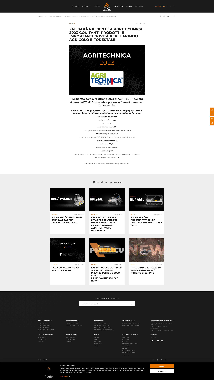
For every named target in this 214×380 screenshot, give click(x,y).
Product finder (160, 6)
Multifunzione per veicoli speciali (162, 330)
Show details (64, 376)
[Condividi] (174, 17)
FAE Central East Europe (130, 343)
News (46, 16)
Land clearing (42, 337)
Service (154, 335)
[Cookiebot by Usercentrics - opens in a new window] (49, 376)
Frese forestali (72, 321)
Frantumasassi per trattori (131, 323)
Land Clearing (70, 337)
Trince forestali (45, 321)
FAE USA (124, 348)
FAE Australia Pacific (129, 350)
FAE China (125, 355)
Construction (42, 339)
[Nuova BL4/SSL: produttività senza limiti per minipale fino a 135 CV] (146, 211)
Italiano (43, 359)
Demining (41, 341)
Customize (161, 371)
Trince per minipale (44, 325)
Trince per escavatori (45, 327)
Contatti (153, 337)
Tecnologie (98, 343)
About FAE (125, 337)
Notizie (96, 337)
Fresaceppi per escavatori (102, 327)
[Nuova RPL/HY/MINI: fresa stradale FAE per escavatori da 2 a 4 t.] (67, 211)
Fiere (96, 339)
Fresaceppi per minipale (102, 325)
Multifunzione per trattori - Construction (160, 327)
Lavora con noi (157, 341)
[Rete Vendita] (212, 119)
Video (96, 346)
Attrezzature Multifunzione (163, 321)
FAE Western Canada (129, 352)
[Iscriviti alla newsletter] (212, 123)
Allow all (161, 366)
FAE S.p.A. (40, 16)
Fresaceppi (99, 321)
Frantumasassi (128, 321)
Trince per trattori (44, 323)
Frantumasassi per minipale (131, 325)
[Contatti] (212, 110)
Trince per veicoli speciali (46, 329)
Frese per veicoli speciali (74, 325)
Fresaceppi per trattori (102, 323)
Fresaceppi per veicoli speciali (104, 329)
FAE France (126, 346)
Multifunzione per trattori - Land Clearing (162, 323)
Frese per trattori (72, 323)
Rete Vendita (126, 339)
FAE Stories (97, 341)
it (174, 6)
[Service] (212, 114)
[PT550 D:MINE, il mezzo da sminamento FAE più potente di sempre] (146, 261)
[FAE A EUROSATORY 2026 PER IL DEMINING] (67, 261)
